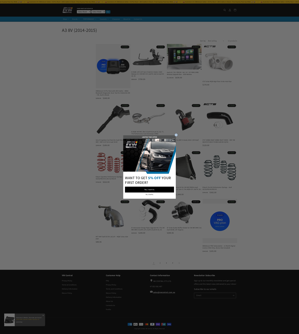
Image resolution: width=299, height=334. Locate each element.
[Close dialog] (176, 135)
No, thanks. (149, 194)
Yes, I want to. (149, 189)
